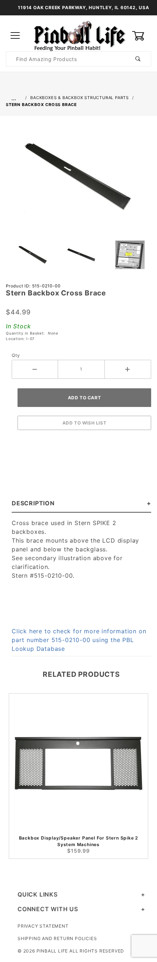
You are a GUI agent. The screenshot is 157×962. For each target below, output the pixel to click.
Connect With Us (48, 909)
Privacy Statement (43, 926)
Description (33, 503)
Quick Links (38, 894)
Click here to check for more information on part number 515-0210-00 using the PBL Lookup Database (79, 639)
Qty (16, 355)
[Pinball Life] (78, 35)
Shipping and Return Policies (57, 938)
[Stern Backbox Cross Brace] (78, 180)
